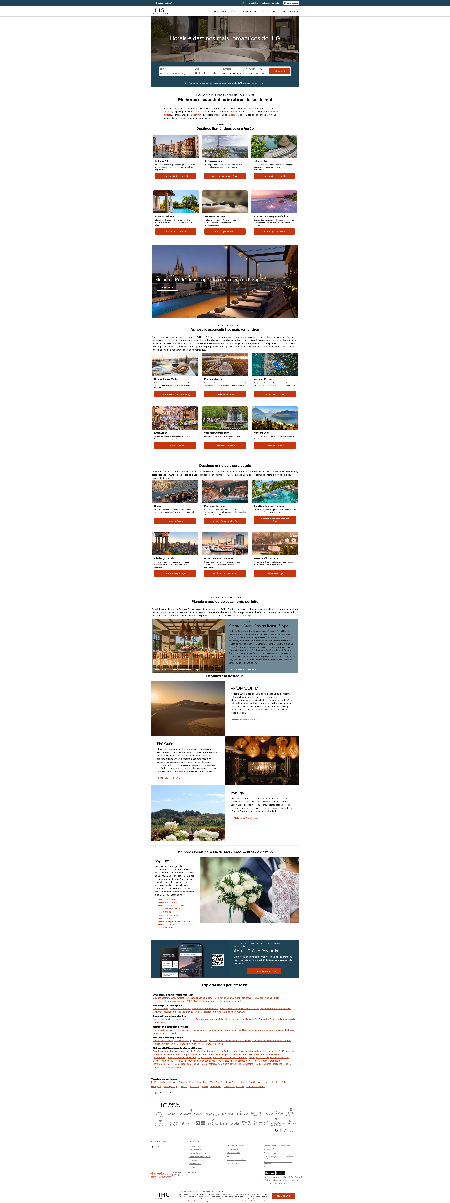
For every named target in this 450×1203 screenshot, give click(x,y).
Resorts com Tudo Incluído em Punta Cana (224, 1012)
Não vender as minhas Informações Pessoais (278, 1162)
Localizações (220, 11)
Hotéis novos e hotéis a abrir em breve (232, 998)
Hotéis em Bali (165, 912)
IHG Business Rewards (235, 1145)
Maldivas (167, 112)
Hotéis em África (214, 1044)
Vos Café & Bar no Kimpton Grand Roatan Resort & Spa (177, 670)
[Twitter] (159, 1147)
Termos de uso (270, 1153)
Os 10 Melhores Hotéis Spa (269, 1064)
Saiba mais (270, 1180)
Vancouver (195, 115)
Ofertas (233, 11)
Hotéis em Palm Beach (169, 909)
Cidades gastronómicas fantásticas (170, 998)
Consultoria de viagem (236, 1149)
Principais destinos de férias (205, 1030)
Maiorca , (232, 115)
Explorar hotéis (195, 1149)
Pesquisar (279, 71)
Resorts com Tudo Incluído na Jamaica (182, 1012)
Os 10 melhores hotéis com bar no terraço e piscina (227, 1064)
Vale (235, 112)
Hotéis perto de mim (163, 1030)
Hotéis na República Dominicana (174, 921)
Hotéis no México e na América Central (271, 1041)
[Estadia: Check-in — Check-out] (206, 73)
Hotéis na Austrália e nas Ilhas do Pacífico (230, 1041)
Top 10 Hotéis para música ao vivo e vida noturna (222, 1058)
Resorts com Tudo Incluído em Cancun (239, 1009)
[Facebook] (153, 1147)
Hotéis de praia (160, 1009)
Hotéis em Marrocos (168, 915)
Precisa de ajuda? (196, 1167)
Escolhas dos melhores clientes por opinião (174, 1051)
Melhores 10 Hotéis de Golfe (182, 1058)
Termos (196, 1198)
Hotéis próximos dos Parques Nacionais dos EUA (199, 1019)
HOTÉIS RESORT (193, 1001)
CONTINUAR (283, 1196)
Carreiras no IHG (195, 1146)
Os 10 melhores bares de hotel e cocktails (255, 1051)
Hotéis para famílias (163, 1019)
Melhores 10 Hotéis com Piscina (184, 1064)
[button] (291, 3)
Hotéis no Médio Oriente (192, 1044)
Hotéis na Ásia (200, 1041)
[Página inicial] (156, 1093)
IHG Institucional (233, 1163)
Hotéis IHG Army (233, 1152)
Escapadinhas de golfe (231, 1001)
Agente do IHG (195, 1163)
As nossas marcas (270, 11)
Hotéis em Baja (165, 918)
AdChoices (268, 1149)
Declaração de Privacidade (197, 1201)
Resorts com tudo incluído (205, 1009)
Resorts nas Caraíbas (180, 1009)
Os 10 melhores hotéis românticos (214, 1051)
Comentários (269, 1167)
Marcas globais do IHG (198, 1153)
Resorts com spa (210, 1001)
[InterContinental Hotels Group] (159, 11)
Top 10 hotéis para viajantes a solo (235, 1061)
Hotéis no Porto (165, 928)
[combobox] (176, 73)
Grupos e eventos (249, 11)
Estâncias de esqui (174, 1001)
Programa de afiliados (197, 1160)
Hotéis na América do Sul (166, 1044)
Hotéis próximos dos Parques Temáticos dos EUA (249, 1019)
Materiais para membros (236, 1159)
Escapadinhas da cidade (200, 998)
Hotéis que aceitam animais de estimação (262, 1030)
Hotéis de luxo (182, 1030)
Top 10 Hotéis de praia (195, 1054)
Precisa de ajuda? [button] (164, 3)
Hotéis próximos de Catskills (172, 906)
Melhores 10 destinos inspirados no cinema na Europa (208, 280)
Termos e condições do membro (277, 1145)
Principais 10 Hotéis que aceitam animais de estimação (188, 1061)
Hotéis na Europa (182, 1041)
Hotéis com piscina (262, 998)
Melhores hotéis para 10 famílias (225, 1054)
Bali (204, 112)
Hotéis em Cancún (167, 899)
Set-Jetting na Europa (230, 1030)
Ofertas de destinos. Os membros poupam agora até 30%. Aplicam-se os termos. (225, 83)
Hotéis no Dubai (166, 925)
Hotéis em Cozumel (167, 902)
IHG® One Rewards (291, 11)
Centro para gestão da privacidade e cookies (278, 1157)
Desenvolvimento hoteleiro (200, 1156)
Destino (163, 69)
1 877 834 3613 (179, 1174)
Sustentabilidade (233, 1156)
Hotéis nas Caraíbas (163, 1041)
